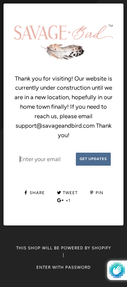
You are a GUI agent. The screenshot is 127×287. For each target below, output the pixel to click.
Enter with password (63, 267)
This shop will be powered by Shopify (63, 247)
